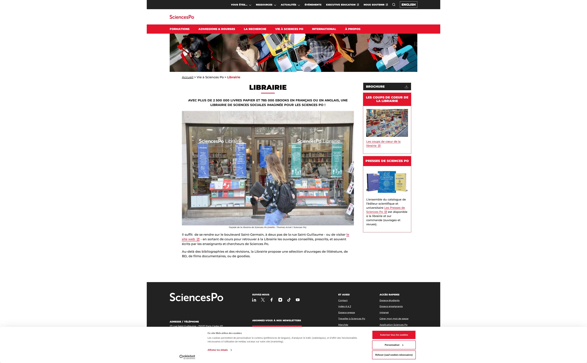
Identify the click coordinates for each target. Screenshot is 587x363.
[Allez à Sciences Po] (196, 297)
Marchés (343, 324)
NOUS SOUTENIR (374, 4)
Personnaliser (392, 345)
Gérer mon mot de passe (394, 318)
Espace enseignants (391, 306)
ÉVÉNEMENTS (313, 4)
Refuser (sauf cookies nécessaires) (394, 355)
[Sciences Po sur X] (263, 300)
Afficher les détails (218, 350)
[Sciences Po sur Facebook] (271, 300)
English (409, 4)
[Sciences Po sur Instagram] (280, 300)
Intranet (384, 312)
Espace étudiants (390, 300)
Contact (343, 300)
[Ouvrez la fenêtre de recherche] (393, 4)
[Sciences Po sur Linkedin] (254, 300)
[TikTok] (289, 300)
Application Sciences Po (394, 324)
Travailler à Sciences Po (351, 318)
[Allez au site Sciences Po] (182, 18)
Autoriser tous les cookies (394, 334)
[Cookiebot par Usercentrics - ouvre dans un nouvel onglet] (187, 357)
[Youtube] (298, 300)
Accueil (187, 77)
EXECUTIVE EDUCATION (341, 4)
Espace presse (346, 312)
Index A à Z (344, 306)
